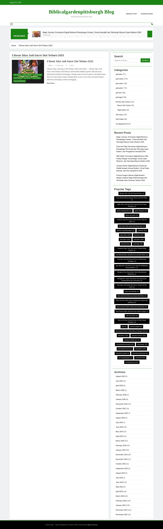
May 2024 (119, 431)
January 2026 (121, 399)
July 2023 (119, 478)
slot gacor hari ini (139, 335)
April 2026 (119, 385)
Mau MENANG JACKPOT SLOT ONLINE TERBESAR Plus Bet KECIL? (132, 267)
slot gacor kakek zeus (131, 340)
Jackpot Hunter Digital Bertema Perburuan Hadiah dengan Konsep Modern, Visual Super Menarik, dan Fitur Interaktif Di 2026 (132, 168)
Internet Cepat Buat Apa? (125, 230)
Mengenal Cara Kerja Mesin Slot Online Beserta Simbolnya (131, 273)
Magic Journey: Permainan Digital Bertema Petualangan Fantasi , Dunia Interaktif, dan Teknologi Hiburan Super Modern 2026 (92, 32)
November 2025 (121, 404)
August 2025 (120, 418)
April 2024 (119, 436)
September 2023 (122, 468)
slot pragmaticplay (125, 358)
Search (145, 60)
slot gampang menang (125, 344)
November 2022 (121, 514)
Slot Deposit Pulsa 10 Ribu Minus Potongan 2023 (132, 331)
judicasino (138, 235)
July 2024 (119, 422)
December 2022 (121, 510)
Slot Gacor (120, 115)
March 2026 (120, 390)
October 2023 (121, 464)
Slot (124, 326)
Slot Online (120, 119)
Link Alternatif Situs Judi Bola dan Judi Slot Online (132, 255)
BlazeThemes (92, 525)
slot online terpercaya (140, 353)
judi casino (27, 75)
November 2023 (121, 459)
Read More (51, 83)
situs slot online (132, 316)
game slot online (132, 215)
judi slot (27, 78)
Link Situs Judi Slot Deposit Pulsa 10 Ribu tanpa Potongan (131, 260)
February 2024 (121, 445)
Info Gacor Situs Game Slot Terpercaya (132, 226)
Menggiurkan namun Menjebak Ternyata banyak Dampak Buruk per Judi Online (131, 279)
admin (50, 65)
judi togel (36, 78)
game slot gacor (141, 211)
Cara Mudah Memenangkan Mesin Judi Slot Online (131, 199)
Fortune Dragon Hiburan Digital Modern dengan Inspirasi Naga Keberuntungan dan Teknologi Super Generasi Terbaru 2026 (131, 177)
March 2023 (120, 496)
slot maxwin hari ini (125, 349)
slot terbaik (140, 358)
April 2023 (119, 491)
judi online (37, 75)
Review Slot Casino (123, 102)
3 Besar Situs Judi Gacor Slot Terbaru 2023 (70, 61)
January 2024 (121, 450)
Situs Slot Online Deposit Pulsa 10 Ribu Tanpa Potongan (132, 321)
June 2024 (119, 427)
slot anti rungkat (136, 326)
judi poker (18, 78)
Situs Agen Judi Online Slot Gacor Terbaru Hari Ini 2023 (132, 286)
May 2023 (119, 487)
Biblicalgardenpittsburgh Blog (81, 12)
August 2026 (120, 376)
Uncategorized (19, 81)
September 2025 (122, 413)
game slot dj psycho (124, 211)
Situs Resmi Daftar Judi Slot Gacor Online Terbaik (132, 311)
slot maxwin (142, 344)
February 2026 (121, 395)
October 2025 (121, 408)
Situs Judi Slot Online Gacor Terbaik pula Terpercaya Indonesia (132, 301)
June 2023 (119, 482)
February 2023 (121, 501)
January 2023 (121, 505)
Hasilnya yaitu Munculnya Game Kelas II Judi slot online (132, 220)
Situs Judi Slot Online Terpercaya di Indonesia (132, 307)
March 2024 (120, 441)
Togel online (121, 110)
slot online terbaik (122, 353)
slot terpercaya (132, 362)
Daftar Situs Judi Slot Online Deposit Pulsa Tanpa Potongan (132, 205)
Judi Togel (137, 244)
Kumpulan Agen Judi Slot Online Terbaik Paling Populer (132, 249)
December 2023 (121, 455)
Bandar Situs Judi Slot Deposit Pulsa (132, 193)
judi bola (17, 75)
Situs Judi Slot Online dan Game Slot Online (132, 296)
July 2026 (119, 381)
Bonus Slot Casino (124, 105)
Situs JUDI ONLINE (132, 291)
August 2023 (120, 473)
